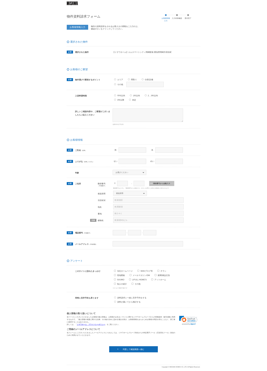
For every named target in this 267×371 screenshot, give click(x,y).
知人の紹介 (122, 284)
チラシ (163, 271)
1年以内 (136, 95)
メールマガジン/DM (141, 275)
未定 (134, 100)
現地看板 (121, 275)
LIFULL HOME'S (139, 279)
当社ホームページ (125, 271)
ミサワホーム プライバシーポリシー (91, 324)
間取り (134, 79)
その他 (120, 84)
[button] (188, 320)
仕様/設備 (149, 79)
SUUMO (120, 279)
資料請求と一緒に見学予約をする (131, 298)
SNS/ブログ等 (146, 271)
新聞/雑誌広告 (164, 275)
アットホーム (160, 279)
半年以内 (121, 95)
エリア (120, 79)
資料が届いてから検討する (129, 302)
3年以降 (120, 100)
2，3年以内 (153, 95)
